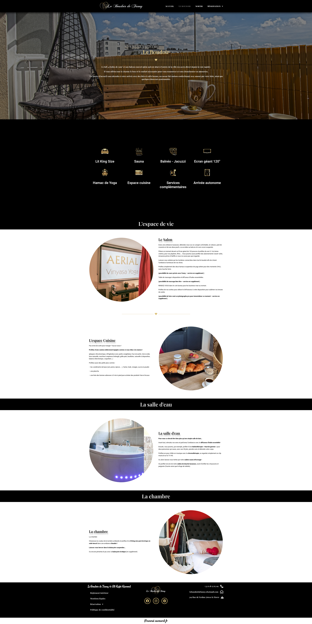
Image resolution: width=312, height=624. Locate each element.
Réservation (214, 6)
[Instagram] (156, 601)
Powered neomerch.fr (156, 621)
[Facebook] (147, 601)
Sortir (199, 6)
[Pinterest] (164, 601)
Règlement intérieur (99, 593)
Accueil (169, 6)
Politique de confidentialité (102, 609)
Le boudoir (185, 6)
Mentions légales (97, 598)
